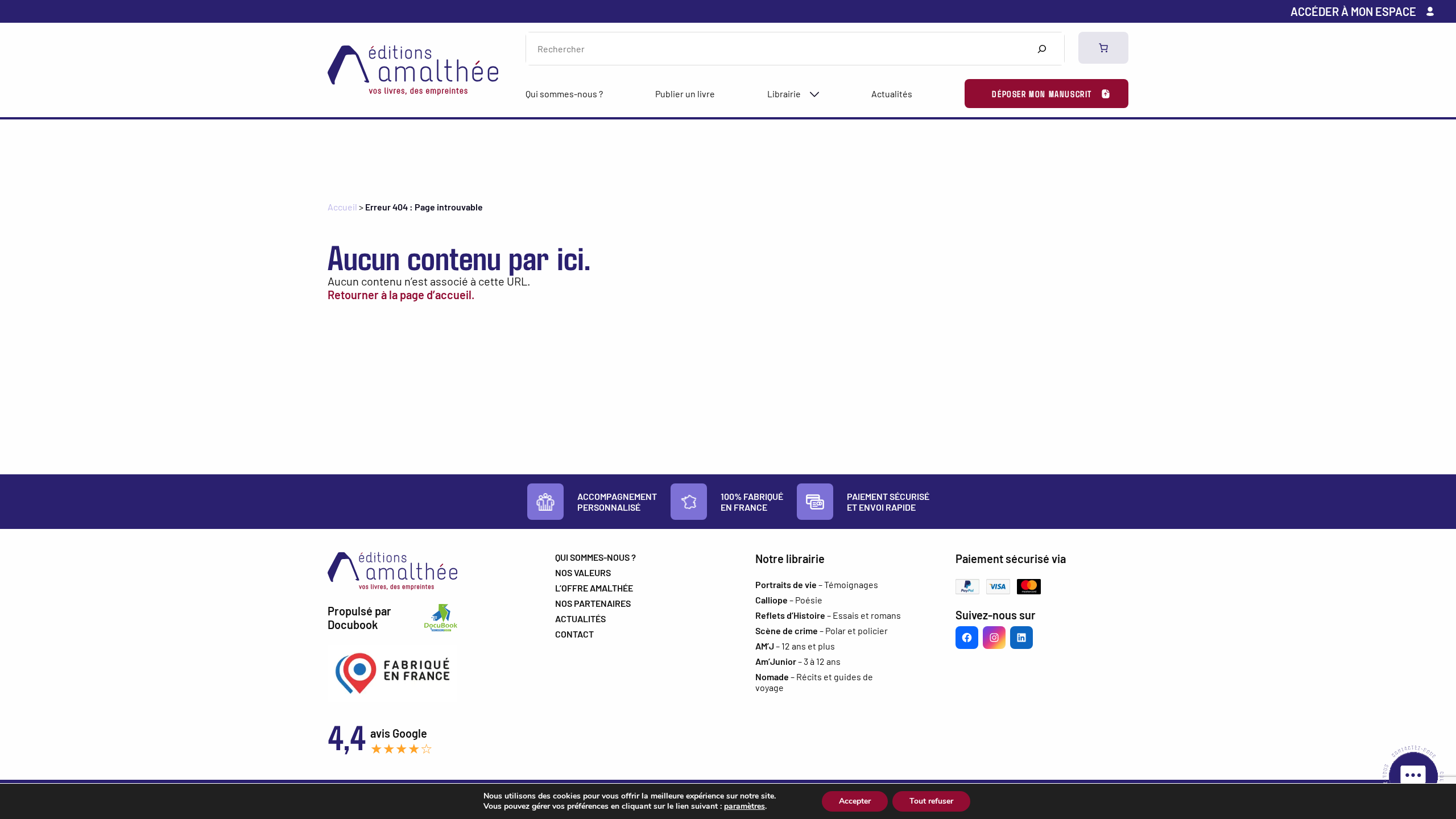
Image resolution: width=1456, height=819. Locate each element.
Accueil (342, 206)
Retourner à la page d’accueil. (401, 294)
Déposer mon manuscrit (1042, 93)
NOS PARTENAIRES (593, 603)
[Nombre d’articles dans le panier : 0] (1103, 48)
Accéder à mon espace (1353, 11)
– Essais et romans (828, 615)
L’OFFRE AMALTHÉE (594, 587)
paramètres (744, 806)
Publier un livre (685, 93)
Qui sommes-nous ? (564, 93)
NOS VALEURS (583, 572)
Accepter (855, 801)
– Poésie (788, 599)
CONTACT (574, 633)
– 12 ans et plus (795, 645)
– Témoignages (816, 584)
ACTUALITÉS (580, 618)
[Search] (1041, 49)
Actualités (891, 93)
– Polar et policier (821, 630)
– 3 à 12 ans (798, 661)
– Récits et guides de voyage (814, 682)
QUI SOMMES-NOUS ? (595, 557)
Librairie (784, 93)
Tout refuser (931, 801)
